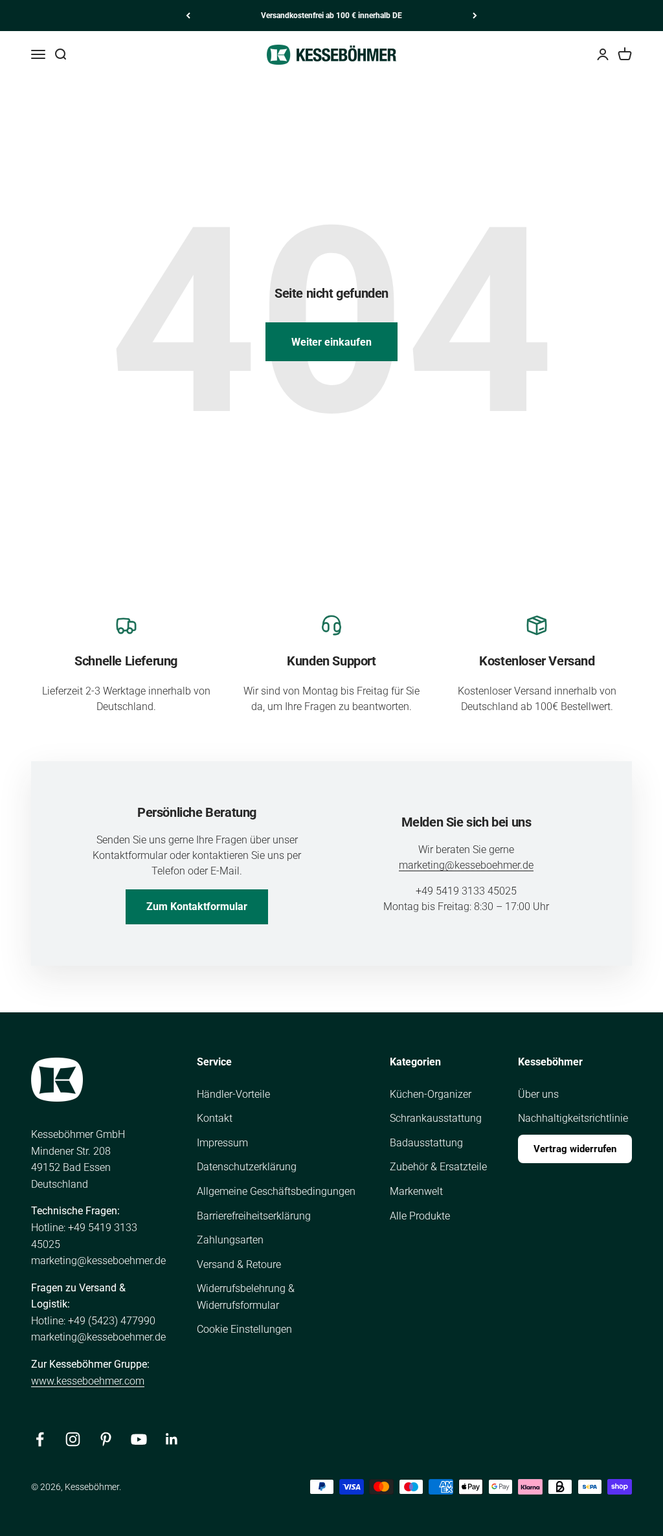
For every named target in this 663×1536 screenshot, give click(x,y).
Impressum (222, 1143)
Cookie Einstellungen (244, 1329)
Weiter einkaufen (331, 342)
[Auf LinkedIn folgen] (172, 1439)
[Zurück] (188, 15)
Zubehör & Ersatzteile (438, 1167)
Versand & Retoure (239, 1264)
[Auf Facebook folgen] (40, 1439)
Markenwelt (416, 1191)
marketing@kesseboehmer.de (466, 865)
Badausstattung (426, 1143)
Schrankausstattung (436, 1118)
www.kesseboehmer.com (87, 1381)
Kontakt (214, 1118)
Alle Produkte (420, 1216)
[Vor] (475, 15)
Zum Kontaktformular (196, 906)
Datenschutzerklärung (247, 1167)
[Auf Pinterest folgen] (106, 1439)
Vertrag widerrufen (575, 1149)
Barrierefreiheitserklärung (254, 1216)
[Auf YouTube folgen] (139, 1439)
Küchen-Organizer (430, 1094)
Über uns (538, 1094)
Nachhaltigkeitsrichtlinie (573, 1118)
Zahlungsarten (230, 1240)
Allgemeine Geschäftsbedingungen (276, 1191)
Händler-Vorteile (233, 1094)
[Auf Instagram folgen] (73, 1439)
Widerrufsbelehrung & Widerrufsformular (246, 1296)
